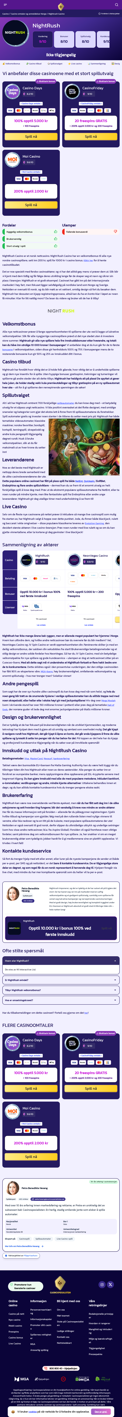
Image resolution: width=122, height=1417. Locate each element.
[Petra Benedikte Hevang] (12, 894)
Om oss (61, 1309)
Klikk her (88, 260)
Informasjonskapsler (41, 1319)
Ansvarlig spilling (39, 1350)
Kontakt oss (63, 1337)
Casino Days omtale (31, 103)
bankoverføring (61, 758)
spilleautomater (65, 403)
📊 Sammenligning (97, 64)
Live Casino (15, 1343)
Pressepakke (95, 1354)
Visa (26, 758)
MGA (32, 1344)
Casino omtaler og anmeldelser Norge (29, 13)
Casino (5, 13)
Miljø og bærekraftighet (100, 1340)
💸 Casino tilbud (33, 64)
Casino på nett (16, 1314)
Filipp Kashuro (30, 1255)
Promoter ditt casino (40, 1326)
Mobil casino (15, 1325)
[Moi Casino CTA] (12, 160)
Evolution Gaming (94, 523)
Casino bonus (16, 1337)
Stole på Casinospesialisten (70, 1323)
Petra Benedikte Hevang (35, 1188)
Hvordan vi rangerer (99, 1323)
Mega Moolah (108, 700)
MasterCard (36, 758)
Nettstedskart (64, 1343)
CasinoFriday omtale (91, 103)
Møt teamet (63, 1315)
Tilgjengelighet (97, 1348)
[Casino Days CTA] (12, 91)
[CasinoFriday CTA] (72, 91)
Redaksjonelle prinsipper (101, 1315)
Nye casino (14, 1320)
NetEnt (79, 481)
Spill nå (31, 136)
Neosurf (48, 758)
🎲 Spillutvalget (54, 64)
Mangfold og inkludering (100, 1331)
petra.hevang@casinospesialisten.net (49, 1199)
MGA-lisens (47, 671)
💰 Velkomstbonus (11, 64)
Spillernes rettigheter (40, 1336)
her (86, 1013)
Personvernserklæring (40, 1311)
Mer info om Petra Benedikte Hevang (22, 1246)
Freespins (14, 1331)
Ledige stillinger (65, 1331)
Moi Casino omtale (31, 171)
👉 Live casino (75, 64)
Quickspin (89, 481)
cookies (33, 1411)
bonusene (7, 349)
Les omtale (41, 625)
